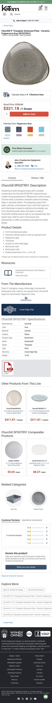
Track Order (14, 676)
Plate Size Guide (21, 276)
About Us (39, 666)
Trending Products (14, 673)
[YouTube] (35, 698)
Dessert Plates (38, 509)
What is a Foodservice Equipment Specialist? (29, 169)
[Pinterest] (27, 698)
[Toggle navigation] (4, 14)
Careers (39, 669)
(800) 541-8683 (23, 166)
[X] (23, 698)
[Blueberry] (19, 129)
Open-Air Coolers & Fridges (13, 590)
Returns (14, 680)
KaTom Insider (39, 680)
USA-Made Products (14, 669)
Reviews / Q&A (37, 178)
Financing (14, 683)
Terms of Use (5, 695)
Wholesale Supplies (14, 663)
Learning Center (39, 663)
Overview (12, 178)
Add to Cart (29, 114)
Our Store (39, 676)
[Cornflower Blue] (41, 129)
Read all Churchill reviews (12, 576)
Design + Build (14, 656)
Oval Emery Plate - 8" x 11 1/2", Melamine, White (39, 464)
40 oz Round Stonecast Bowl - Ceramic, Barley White (13, 412)
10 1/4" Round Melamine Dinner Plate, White (14, 464)
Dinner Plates (8, 26)
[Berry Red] (30, 129)
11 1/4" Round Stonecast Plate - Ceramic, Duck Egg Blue (39, 412)
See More (6, 138)
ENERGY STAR (14, 666)
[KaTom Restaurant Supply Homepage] (10, 8)
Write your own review (26, 567)
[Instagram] (31, 698)
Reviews (39, 683)
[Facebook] (19, 698)
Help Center (39, 656)
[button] (40, 8)
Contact (40, 673)
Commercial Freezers (36, 590)
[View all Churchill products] (26, 299)
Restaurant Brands (14, 659)
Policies (39, 659)
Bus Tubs (14, 509)
